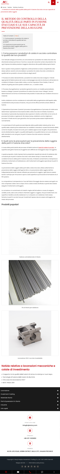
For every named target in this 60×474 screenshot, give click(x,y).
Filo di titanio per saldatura (30, 307)
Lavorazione (5, 391)
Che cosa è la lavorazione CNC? (14, 380)
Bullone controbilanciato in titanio (30, 257)
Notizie (10, 7)
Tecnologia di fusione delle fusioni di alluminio (19, 377)
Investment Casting (8, 394)
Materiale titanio (6, 398)
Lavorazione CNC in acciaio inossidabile (30, 358)
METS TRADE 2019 (8, 383)
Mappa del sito (20, 463)
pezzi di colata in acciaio (46, 147)
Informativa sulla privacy (36, 463)
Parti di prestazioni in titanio (10, 401)
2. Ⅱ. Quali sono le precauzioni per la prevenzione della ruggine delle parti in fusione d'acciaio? (15, 46)
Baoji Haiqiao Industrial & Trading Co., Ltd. (28, 459)
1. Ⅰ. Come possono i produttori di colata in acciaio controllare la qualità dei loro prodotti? (16, 40)
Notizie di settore (18, 7)
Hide (16, 36)
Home (4, 7)
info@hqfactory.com (30, 425)
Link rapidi (4, 408)
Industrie (4, 405)
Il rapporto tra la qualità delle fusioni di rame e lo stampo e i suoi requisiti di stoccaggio (28, 374)
